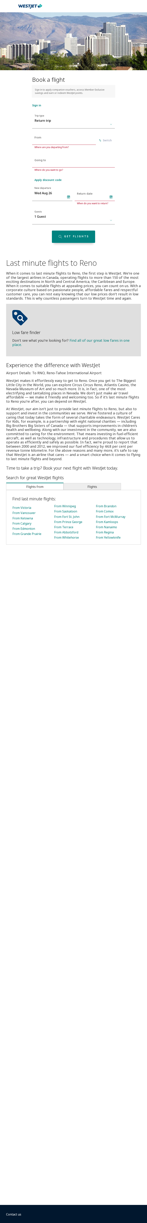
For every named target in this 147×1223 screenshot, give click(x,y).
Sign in (36, 105)
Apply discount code (47, 180)
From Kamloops (107, 522)
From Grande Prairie (26, 534)
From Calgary (21, 523)
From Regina (105, 532)
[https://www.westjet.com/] (30, 8)
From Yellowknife (108, 537)
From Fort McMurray (110, 517)
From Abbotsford (66, 532)
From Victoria (21, 508)
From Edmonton (23, 529)
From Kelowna (22, 518)
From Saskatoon (65, 511)
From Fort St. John (66, 517)
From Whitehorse (66, 537)
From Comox (105, 511)
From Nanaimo (106, 527)
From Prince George (68, 522)
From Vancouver (24, 513)
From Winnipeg (65, 506)
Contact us (13, 1214)
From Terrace (63, 527)
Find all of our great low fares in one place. (71, 342)
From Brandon (106, 506)
